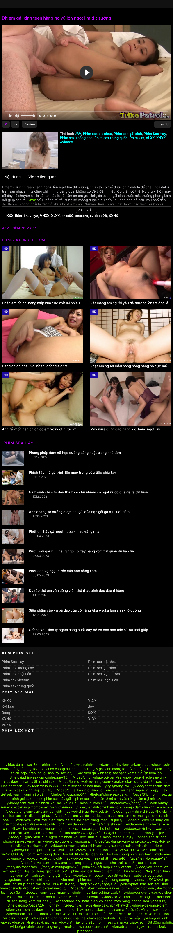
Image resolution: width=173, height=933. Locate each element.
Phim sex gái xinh (128, 134)
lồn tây (53, 905)
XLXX (55, 215)
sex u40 (118, 858)
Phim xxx (137, 138)
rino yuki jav (154, 833)
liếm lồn (21, 215)
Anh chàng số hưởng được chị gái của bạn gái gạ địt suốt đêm (79, 512)
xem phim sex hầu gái (53, 799)
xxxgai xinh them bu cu (122, 833)
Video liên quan (42, 177)
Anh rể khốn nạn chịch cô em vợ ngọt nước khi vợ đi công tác (42, 429)
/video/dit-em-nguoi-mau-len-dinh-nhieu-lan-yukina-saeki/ (72, 892)
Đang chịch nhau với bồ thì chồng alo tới (35, 366)
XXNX (113, 215)
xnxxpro (81, 215)
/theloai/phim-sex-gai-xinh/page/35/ (39, 777)
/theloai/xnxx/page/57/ (128, 803)
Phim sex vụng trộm (104, 674)
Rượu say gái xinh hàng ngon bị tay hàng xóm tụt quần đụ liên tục (82, 551)
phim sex (49, 764)
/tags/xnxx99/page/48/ (98, 884)
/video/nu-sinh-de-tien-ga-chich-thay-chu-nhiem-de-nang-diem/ (115, 905)
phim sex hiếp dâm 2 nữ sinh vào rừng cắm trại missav (118, 799)
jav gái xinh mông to (109, 769)
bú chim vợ (132, 871)
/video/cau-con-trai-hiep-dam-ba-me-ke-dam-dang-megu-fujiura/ (69, 820)
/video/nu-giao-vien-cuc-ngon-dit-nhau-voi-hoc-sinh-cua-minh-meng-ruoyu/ (70, 837)
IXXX (9, 215)
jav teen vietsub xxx (42, 786)
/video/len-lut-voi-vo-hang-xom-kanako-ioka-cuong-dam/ (105, 781)
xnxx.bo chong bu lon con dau (65, 769)
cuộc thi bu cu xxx (148, 875)
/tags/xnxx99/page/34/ (59, 867)
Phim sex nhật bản (16, 674)
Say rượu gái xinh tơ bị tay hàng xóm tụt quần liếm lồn (119, 773)
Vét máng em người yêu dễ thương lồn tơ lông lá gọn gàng (130, 303)
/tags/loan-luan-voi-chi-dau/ (27, 880)
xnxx (32, 200)
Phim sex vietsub (15, 680)
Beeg (6, 713)
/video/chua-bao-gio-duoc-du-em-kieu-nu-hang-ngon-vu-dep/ (107, 790)
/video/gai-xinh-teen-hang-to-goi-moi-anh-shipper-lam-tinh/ (59, 926)
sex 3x (32, 764)
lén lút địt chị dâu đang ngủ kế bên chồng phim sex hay (107, 854)
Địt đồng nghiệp (160, 922)
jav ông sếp (85, 922)
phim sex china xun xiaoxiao (121, 922)
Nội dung (12, 177)
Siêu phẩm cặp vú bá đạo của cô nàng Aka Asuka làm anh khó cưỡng (85, 610)
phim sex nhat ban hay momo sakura (76, 909)
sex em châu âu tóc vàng (129, 909)
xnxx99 (67, 215)
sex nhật (101, 858)
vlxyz (34, 215)
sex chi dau (147, 862)
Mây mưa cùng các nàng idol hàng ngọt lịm (125, 429)
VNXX (44, 215)
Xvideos (66, 142)
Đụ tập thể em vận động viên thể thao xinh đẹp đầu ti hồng (76, 590)
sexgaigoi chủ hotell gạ (101, 828)
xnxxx (73, 828)
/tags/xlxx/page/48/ (21, 867)
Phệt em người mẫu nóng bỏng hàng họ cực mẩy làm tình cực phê (130, 366)
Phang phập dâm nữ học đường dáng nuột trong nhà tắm (75, 453)
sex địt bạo (162, 909)
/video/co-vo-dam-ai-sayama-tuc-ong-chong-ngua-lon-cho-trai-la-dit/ (77, 862)
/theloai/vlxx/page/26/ (82, 833)
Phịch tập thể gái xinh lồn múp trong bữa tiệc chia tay (72, 472)
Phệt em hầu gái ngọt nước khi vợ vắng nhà (64, 531)
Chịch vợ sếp (129, 918)
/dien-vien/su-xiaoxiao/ (24, 909)
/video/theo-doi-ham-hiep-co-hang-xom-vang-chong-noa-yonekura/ (111, 901)
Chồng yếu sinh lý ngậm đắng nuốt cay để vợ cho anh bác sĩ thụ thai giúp (88, 630)
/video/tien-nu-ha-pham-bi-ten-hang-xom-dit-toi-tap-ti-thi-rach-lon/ (106, 845)
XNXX (161, 138)
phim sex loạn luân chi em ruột (95, 871)
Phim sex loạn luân (103, 680)
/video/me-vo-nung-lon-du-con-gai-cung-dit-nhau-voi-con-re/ (90, 856)
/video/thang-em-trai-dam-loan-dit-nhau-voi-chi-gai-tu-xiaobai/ (56, 811)
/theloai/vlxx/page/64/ (68, 794)
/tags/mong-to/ (25, 769)
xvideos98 (98, 215)
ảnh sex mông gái (46, 875)
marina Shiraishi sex (38, 781)
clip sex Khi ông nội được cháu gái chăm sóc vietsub (73, 918)
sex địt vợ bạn (118, 875)
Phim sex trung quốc (111, 138)
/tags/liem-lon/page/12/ (148, 858)
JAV (78, 134)
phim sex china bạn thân (81, 786)
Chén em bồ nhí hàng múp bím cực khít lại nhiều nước (42, 303)
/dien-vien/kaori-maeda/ (83, 875)
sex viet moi (64, 880)
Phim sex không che (76, 138)
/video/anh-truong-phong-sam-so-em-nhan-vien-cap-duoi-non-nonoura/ (85, 839)
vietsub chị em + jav (128, 926)
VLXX (150, 138)
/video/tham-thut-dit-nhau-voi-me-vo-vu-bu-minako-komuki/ (56, 803)
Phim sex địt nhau (97, 134)
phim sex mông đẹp (43, 854)
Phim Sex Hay (155, 134)
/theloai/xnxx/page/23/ (26, 905)
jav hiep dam (13, 764)
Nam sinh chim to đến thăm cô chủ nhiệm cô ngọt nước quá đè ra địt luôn (88, 492)
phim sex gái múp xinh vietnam (106, 867)
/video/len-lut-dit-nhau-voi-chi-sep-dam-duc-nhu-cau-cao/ (124, 807)
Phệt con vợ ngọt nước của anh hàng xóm (63, 571)
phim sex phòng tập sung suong (103, 880)
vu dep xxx (76, 824)
